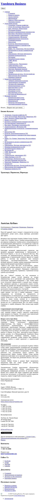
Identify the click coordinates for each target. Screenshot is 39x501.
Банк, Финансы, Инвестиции (17, 28)
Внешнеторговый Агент (16, 97)
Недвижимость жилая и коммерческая (20, 50)
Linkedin (7, 466)
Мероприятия (12, 18)
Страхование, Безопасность (17, 67)
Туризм (10, 72)
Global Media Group (19, 495)
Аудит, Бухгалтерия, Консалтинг (18, 27)
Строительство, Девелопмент (17, 64)
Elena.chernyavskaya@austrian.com (11, 401)
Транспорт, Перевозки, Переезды (19, 70)
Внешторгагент (10, 489)
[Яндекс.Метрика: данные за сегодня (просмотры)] (4, 493)
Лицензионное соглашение (17, 82)
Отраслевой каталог (11, 23)
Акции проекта (13, 17)
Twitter (7, 462)
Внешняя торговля (11, 96)
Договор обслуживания (16, 84)
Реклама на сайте (10, 490)
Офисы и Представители (16, 20)
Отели (10, 52)
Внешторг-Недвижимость (16, 102)
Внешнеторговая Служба (16, 99)
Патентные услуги (14, 89)
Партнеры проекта (14, 22)
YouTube (7, 464)
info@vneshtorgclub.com (9, 454)
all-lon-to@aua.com (7, 429)
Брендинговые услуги (15, 87)
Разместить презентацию (13, 79)
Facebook (7, 461)
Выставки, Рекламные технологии (19, 33)
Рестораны (11, 57)
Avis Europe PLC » (22, 438)
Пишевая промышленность (17, 55)
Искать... (3, 107)
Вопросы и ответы (11, 485)
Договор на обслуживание (13, 476)
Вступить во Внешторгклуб (17, 94)
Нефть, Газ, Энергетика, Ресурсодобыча (21, 49)
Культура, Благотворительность (18, 44)
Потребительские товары (16, 59)
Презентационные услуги (16, 86)
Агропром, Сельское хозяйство (18, 25)
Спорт (10, 62)
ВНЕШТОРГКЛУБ (11, 487)
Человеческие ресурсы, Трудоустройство (21, 74)
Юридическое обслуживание (17, 75)
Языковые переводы (14, 77)
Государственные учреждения (18, 35)
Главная (7, 12)
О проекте (11, 13)
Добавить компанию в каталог (18, 81)
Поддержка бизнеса (14, 30)
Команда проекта (13, 15)
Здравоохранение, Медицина (17, 37)
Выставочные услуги (15, 92)
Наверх (3, 440)
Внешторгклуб (13, 101)
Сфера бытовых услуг (15, 65)
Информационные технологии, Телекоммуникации (18, 39)
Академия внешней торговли (17, 104)
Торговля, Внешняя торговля (17, 69)
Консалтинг (12, 42)
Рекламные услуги (14, 91)
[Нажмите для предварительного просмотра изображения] (6, 229)
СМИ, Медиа (12, 60)
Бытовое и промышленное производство (21, 32)
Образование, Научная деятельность (20, 54)
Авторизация (9, 498)
